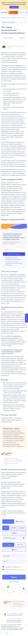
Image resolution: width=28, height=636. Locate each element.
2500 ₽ (21, 528)
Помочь (14, 577)
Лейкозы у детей (16, 17)
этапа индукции (16, 65)
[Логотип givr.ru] (16, 582)
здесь (13, 420)
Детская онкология (6, 17)
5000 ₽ (14, 533)
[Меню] (26, 12)
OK (7, 633)
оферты (19, 567)
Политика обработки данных (14, 622)
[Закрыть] (26, 625)
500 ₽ (6, 528)
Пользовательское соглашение (14, 620)
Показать (14, 38)
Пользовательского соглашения (13, 259)
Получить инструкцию (14, 254)
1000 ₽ (13, 528)
